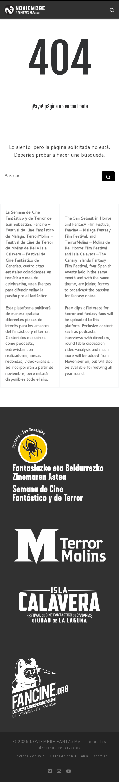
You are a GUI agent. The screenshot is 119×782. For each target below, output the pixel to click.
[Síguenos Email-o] (59, 771)
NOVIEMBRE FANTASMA (55, 741)
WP (41, 756)
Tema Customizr (93, 756)
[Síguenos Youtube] (68, 771)
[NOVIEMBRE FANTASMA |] (24, 10)
